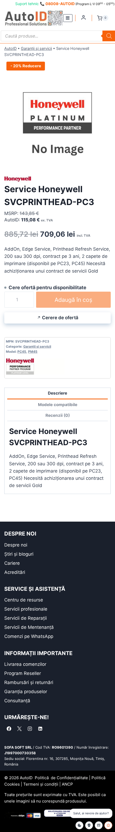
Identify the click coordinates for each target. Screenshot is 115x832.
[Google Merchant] (99, 825)
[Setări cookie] (79, 825)
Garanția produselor (25, 691)
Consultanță (17, 700)
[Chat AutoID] (108, 825)
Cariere (12, 563)
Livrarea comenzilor (25, 664)
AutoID (10, 48)
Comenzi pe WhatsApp (28, 636)
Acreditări (14, 572)
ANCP (67, 784)
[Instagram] (29, 728)
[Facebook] (8, 728)
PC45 (21, 352)
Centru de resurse (23, 600)
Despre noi (15, 545)
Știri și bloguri (18, 554)
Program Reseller (22, 673)
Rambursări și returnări (28, 682)
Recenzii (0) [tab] (57, 415)
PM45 (32, 352)
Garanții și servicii (36, 48)
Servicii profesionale (25, 609)
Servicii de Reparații (25, 618)
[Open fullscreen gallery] (105, 161)
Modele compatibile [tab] (57, 404)
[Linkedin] (40, 728)
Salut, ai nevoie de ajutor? (91, 813)
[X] (19, 728)
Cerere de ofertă (60, 317)
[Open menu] (67, 18)
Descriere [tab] (57, 393)
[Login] (83, 17)
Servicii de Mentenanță (29, 627)
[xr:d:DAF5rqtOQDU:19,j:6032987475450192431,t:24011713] (57, 113)
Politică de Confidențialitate (61, 777)
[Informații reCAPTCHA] (89, 825)
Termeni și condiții (40, 784)
